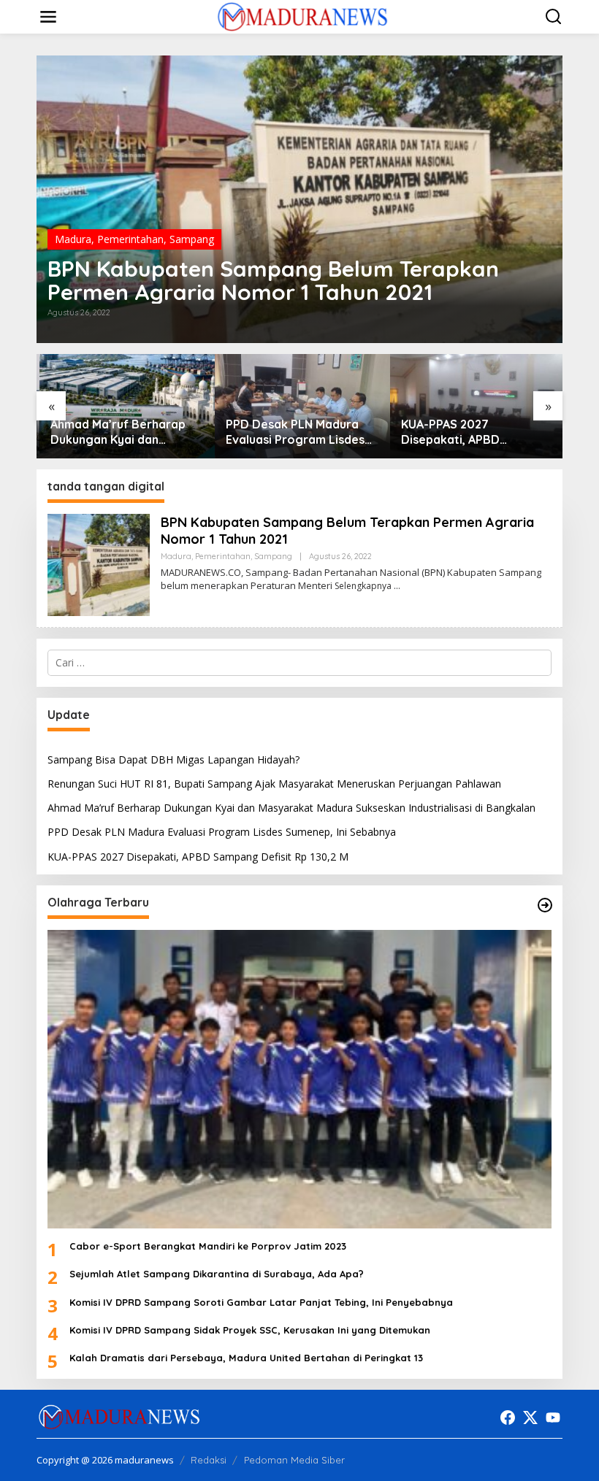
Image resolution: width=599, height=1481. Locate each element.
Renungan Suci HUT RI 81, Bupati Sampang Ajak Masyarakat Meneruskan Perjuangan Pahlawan (274, 783)
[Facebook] (507, 1417)
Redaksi (208, 1460)
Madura (73, 239)
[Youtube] (552, 1417)
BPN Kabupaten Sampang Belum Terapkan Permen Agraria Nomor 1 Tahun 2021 (273, 280)
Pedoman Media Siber (294, 1460)
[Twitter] (530, 1417)
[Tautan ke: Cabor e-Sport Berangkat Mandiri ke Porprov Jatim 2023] (299, 1079)
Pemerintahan (130, 239)
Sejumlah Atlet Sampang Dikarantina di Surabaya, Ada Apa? (216, 1274)
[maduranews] (302, 16)
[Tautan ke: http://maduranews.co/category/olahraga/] (545, 905)
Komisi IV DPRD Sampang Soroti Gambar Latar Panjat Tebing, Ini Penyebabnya (261, 1302)
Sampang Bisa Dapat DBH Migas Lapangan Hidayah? (173, 759)
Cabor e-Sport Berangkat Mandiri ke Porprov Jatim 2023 (207, 1246)
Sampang (191, 239)
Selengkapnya (363, 586)
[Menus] (48, 17)
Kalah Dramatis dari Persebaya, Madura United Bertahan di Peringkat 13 (246, 1357)
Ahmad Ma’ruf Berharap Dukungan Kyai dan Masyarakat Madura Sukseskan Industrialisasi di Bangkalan (124, 432)
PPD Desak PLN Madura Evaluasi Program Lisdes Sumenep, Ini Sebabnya (292, 432)
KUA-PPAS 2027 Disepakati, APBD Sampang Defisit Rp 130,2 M (470, 432)
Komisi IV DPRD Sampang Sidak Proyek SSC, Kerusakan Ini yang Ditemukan (249, 1330)
